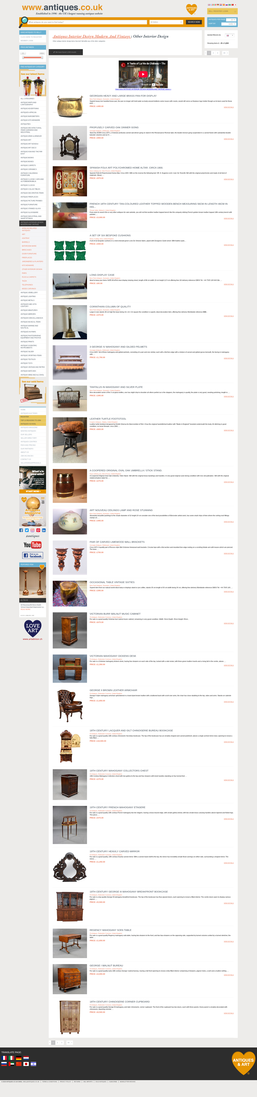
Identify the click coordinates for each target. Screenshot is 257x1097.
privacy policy (65, 1081)
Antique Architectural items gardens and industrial (31, 130)
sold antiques (100, 1081)
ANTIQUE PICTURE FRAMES (31, 201)
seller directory (29, 438)
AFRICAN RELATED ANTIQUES (29, 229)
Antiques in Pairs (28, 332)
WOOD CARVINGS (29, 289)
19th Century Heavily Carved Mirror (115, 851)
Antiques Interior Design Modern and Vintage (32, 223)
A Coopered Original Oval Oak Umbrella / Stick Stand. (126, 470)
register (25, 417)
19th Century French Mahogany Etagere (117, 807)
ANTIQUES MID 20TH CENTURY (29, 305)
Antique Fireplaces (29, 197)
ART (23, 234)
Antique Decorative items (32, 193)
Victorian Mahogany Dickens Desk (113, 656)
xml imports (88, 1081)
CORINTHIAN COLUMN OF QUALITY (110, 306)
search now (194, 22)
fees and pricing (28, 445)
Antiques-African (28, 112)
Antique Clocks (28, 185)
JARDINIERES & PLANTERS (32, 261)
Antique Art (26, 140)
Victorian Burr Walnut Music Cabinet (115, 613)
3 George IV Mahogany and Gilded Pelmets (118, 346)
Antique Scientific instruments (29, 347)
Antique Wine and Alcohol (32, 375)
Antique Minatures (29, 310)
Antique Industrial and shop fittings (31, 217)
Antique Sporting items (31, 355)
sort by (212, 23)
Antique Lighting (28, 296)
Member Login (27, 41)
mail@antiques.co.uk (31, 1081)
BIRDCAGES (26, 250)
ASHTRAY (25, 238)
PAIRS (24, 273)
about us (25, 452)
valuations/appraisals (31, 463)
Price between (27, 47)
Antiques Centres (29, 442)
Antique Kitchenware (30, 120)
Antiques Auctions (29, 413)
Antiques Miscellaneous (32, 318)
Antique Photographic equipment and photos (31, 337)
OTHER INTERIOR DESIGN (32, 269)
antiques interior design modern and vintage (92, 36)
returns (77, 1081)
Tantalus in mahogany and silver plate (116, 387)
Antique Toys (26, 363)
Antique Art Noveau (29, 144)
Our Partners (27, 449)
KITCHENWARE (28, 265)
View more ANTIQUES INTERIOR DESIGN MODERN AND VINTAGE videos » (143, 89)
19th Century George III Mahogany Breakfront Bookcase (129, 891)
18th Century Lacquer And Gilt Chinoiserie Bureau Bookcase (131, 730)
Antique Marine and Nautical (29, 327)
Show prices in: (214, 35)
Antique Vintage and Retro (33, 367)
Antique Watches (28, 371)
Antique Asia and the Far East (31, 153)
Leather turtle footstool (108, 418)
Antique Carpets (28, 165)
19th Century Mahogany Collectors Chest (119, 770)
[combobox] (166, 22)
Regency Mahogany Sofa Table (110, 930)
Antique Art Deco (28, 148)
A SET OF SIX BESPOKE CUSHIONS (110, 235)
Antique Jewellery (29, 293)
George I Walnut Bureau (106, 965)
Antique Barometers (30, 116)
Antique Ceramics (29, 169)
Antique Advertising (30, 108)
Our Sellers (26, 435)
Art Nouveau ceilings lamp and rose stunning (121, 510)
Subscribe (113, 1081)
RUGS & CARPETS (29, 277)
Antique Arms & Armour (31, 136)
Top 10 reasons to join (31, 420)
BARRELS (26, 242)
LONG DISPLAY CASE (102, 275)
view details (229, 107)
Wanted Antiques (28, 431)
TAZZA (24, 281)
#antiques (32, 536)
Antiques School (28, 424)
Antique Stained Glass (31, 208)
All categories (27, 99)
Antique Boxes (27, 161)
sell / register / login (218, 11)
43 (224, 53)
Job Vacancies (27, 456)
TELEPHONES (27, 285)
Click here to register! (31, 37)
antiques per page (217, 19)
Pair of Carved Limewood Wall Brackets (117, 542)
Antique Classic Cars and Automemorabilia (32, 180)
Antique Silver (27, 352)
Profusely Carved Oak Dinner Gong (114, 127)
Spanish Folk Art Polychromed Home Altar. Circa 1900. (126, 167)
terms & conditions (49, 1081)
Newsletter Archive (127, 1081)
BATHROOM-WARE (29, 246)
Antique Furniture (29, 205)
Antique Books (27, 158)
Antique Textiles (28, 359)
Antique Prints (27, 342)
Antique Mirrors (28, 314)
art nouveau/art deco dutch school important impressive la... (33, 607)
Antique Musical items (31, 322)
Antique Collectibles (30, 189)
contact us (26, 459)
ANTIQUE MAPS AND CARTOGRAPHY (28, 104)
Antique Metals (27, 300)
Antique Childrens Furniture (29, 174)
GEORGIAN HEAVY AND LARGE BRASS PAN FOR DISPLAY (123, 95)
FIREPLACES (27, 258)
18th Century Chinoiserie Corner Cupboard (120, 1001)
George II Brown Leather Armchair (113, 690)
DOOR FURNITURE (29, 254)
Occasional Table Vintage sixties (112, 582)
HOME (23, 410)
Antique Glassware (29, 212)
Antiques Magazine (29, 427)
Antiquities (26, 124)
